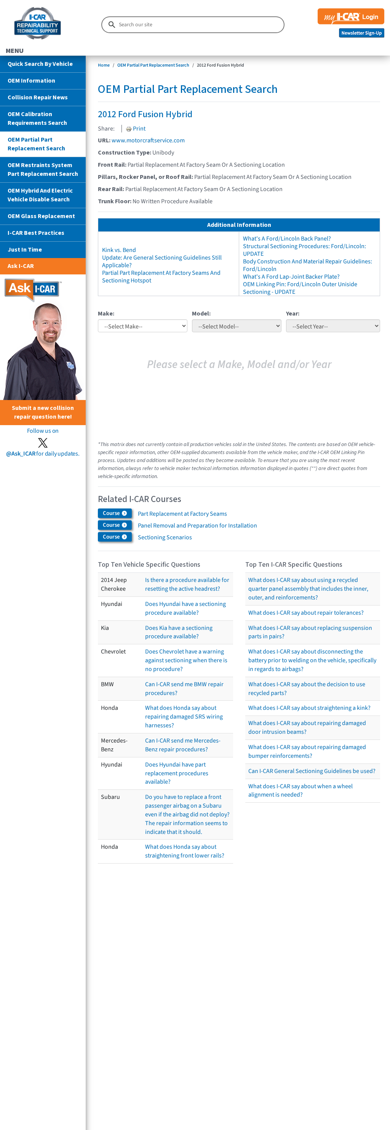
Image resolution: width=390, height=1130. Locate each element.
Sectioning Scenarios (165, 537)
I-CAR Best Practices (36, 233)
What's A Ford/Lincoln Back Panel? (287, 238)
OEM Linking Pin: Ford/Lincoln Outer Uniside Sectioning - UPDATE (300, 288)
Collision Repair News (38, 97)
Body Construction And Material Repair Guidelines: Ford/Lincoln (307, 265)
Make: (106, 313)
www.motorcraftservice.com (148, 140)
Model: (201, 313)
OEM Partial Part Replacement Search (36, 144)
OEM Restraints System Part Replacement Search (43, 169)
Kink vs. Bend (119, 250)
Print (138, 128)
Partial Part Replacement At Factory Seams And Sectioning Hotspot (161, 277)
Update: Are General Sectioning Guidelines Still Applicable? (162, 261)
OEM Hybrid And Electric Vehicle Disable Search (40, 195)
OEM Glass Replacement (41, 216)
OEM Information (31, 81)
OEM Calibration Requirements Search (37, 118)
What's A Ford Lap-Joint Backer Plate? (291, 277)
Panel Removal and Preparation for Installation (197, 525)
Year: (292, 313)
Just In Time (25, 249)
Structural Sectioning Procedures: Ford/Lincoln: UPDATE (304, 250)
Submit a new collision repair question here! (43, 412)
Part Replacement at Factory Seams (182, 514)
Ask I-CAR (21, 266)
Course (112, 513)
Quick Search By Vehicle (40, 64)
